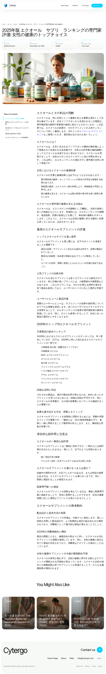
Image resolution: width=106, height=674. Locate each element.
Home (4, 24)
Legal (100, 666)
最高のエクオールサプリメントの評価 (16, 123)
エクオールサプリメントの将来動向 (16, 137)
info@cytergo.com (85, 658)
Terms (94, 666)
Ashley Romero (9, 46)
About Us (79, 666)
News (9, 24)
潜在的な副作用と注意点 (13, 133)
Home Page (52, 658)
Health (15, 24)
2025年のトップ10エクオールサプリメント (17, 129)
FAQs (72, 658)
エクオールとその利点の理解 (14, 118)
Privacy (87, 666)
